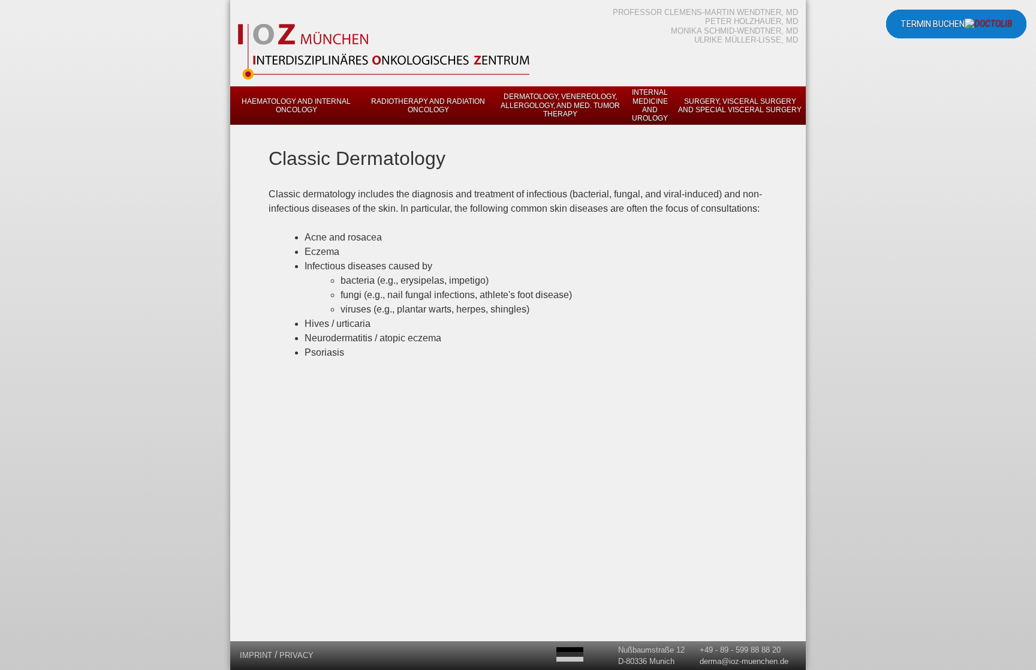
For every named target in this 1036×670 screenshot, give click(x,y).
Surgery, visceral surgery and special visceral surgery (740, 105)
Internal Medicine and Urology (650, 105)
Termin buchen (933, 24)
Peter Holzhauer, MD (751, 21)
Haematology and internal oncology (296, 105)
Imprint (256, 655)
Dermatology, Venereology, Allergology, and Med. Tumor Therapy (560, 105)
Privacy (296, 655)
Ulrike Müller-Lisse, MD (746, 39)
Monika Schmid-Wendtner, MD (734, 30)
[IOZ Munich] (385, 79)
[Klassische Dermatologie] (569, 654)
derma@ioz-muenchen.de (744, 661)
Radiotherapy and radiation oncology (428, 105)
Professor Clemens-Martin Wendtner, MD (705, 12)
